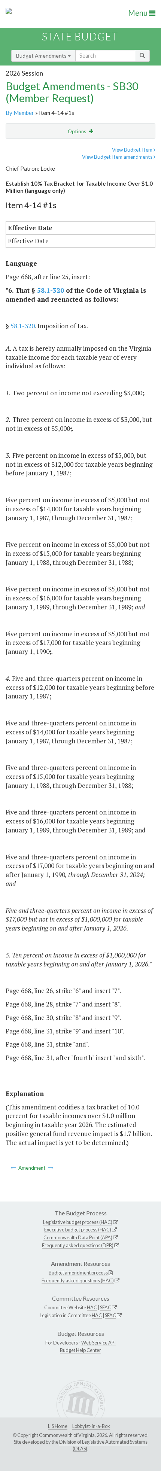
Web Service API (98, 1343)
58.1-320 (50, 290)
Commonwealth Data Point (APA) (77, 1237)
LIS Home (57, 1426)
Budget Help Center (80, 1350)
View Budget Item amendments (118, 157)
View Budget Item (133, 150)
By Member (20, 112)
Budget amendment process (78, 1273)
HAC (92, 1307)
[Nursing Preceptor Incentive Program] (50, 1168)
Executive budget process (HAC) (77, 1230)
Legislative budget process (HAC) (77, 1222)
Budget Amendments (42, 55)
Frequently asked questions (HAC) (78, 1280)
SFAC (105, 1307)
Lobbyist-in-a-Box (91, 1426)
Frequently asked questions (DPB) (77, 1245)
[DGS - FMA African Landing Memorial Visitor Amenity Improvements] (14, 1168)
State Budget (80, 36)
